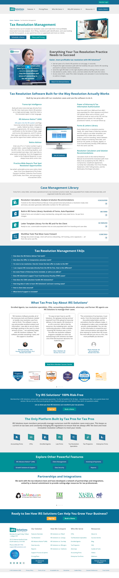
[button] (59, 256)
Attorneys (74, 549)
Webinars (94, 556)
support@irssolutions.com (18, 547)
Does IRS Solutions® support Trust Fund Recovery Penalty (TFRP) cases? (39, 276)
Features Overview (37, 534)
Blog (92, 541)
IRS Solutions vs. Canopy (58, 538)
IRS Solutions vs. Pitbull (58, 534)
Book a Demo (103, 9)
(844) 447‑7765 (18, 545)
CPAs (31, 444)
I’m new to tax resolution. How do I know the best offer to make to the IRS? (40, 264)
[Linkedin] (14, 563)
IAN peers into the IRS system (25, 123)
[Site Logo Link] (17, 9)
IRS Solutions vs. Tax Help (58, 541)
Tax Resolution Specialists (79, 538)
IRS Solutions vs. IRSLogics (58, 545)
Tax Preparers (88, 444)
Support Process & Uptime (39, 553)
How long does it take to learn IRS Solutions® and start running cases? (39, 284)
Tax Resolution (35, 538)
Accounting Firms (17, 444)
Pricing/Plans (43, 9)
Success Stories (96, 538)
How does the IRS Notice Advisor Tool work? (29, 256)
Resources (89, 9)
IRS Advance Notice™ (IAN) (39, 541)
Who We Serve (57, 9)
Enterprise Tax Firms (77, 556)
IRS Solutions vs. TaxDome (59, 549)
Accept (107, 572)
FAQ (92, 545)
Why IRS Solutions (74, 9)
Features (30, 9)
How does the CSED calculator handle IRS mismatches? (33, 280)
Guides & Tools (96, 549)
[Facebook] (11, 563)
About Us (94, 534)
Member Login (103, 2)
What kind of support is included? (25, 292)
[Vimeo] (20, 563)
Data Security (35, 545)
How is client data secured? (23, 288)
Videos (93, 553)
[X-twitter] (24, 563)
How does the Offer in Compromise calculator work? (32, 260)
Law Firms (59, 444)
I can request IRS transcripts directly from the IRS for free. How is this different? (42, 268)
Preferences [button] (82, 572)
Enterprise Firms (102, 444)
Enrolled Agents (45, 444)
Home (11, 20)
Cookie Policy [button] (43, 572)
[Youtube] (17, 563)
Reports (33, 549)
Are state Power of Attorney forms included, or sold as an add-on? (37, 272)
